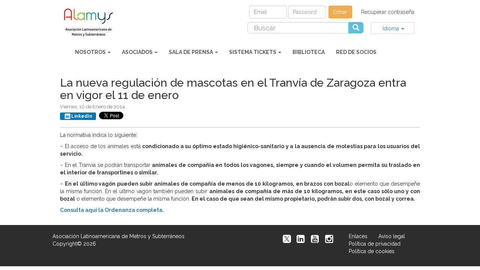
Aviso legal (391, 236)
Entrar (340, 12)
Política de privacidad (374, 244)
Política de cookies (371, 251)
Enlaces (358, 236)
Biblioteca (308, 52)
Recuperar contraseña (387, 12)
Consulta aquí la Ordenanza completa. (112, 210)
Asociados (138, 52)
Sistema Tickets (253, 52)
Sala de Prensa (191, 52)
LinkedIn (81, 116)
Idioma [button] (391, 29)
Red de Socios (356, 52)
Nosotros (91, 52)
